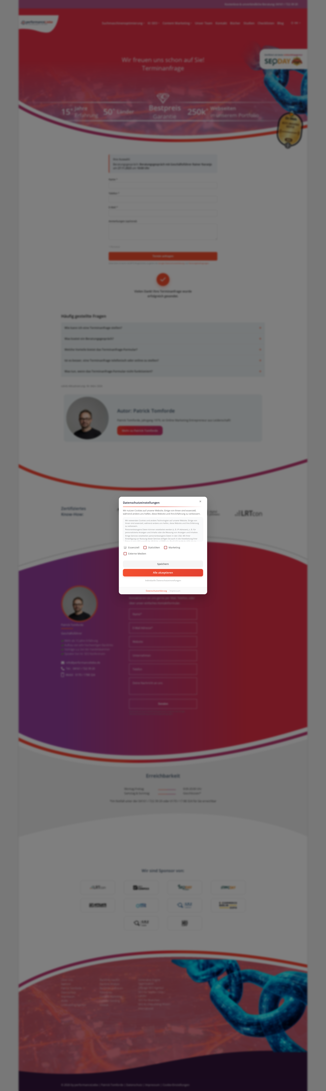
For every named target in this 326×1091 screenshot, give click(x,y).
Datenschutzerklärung (156, 590)
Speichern (163, 564)
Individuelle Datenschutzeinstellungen (163, 580)
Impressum (175, 590)
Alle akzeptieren (163, 572)
